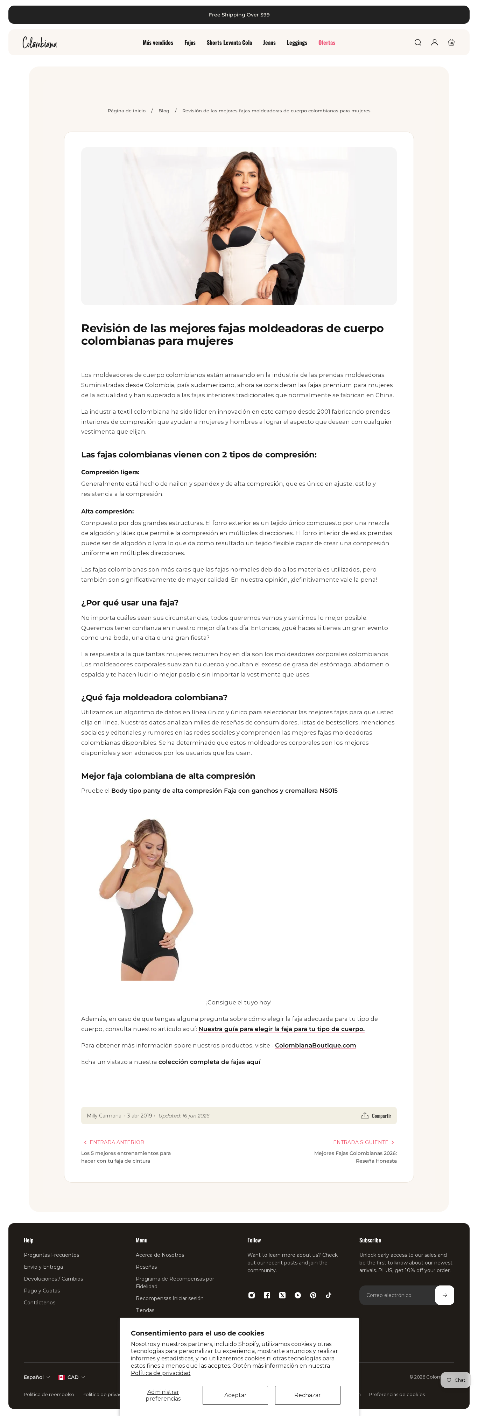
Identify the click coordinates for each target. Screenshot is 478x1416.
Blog (164, 110)
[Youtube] (297, 1295)
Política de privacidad (161, 1373)
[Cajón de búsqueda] (417, 42)
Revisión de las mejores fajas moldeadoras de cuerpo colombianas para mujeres (276, 110)
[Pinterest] (313, 1295)
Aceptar (235, 1395)
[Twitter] (282, 1295)
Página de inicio (127, 110)
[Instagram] (251, 1295)
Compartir (381, 1115)
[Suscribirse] (444, 1295)
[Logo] (39, 42)
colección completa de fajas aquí (209, 1061)
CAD (73, 1377)
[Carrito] (451, 42)
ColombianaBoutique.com (315, 1045)
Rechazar (307, 1395)
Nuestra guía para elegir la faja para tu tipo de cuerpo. (281, 1028)
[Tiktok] (328, 1295)
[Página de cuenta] (434, 42)
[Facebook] (267, 1295)
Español (34, 1377)
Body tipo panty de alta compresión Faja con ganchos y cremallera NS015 (224, 790)
